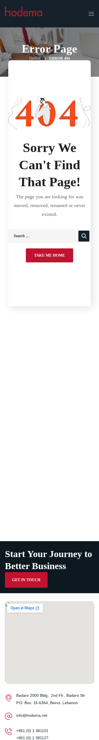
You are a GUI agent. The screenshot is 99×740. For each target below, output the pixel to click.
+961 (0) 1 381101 (32, 730)
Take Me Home (49, 255)
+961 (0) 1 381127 (32, 738)
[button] (26, 579)
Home (35, 58)
